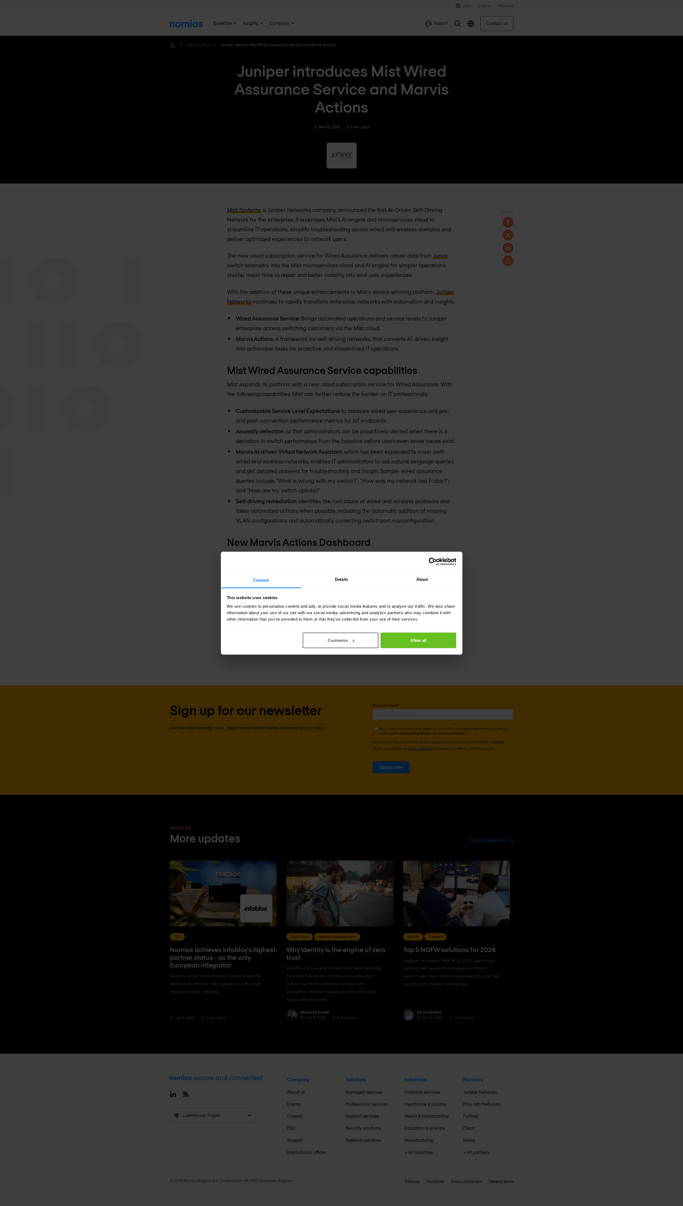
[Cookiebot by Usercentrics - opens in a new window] (432, 562)
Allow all (418, 640)
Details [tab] (341, 579)
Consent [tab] (261, 580)
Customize (338, 640)
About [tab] (422, 579)
